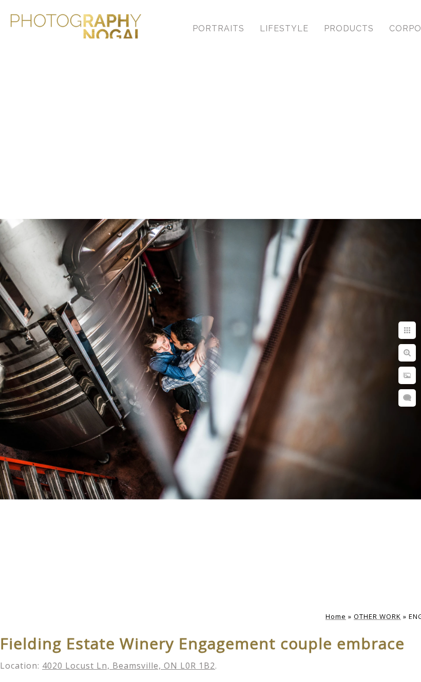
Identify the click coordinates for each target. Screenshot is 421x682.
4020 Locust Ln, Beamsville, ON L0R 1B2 (128, 665)
